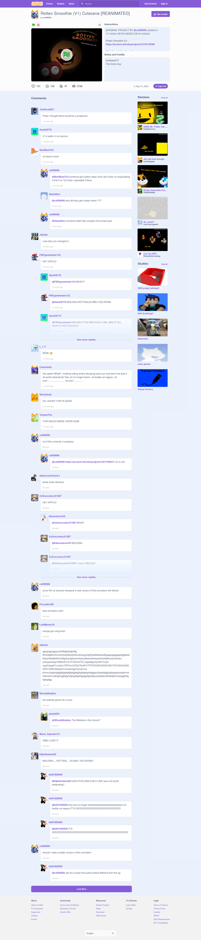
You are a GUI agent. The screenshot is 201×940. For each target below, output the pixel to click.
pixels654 (54, 713)
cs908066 (47, 17)
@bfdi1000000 (60, 804)
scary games (144, 364)
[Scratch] (37, 3)
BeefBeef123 (46, 150)
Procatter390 (46, 604)
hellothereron (149, 129)
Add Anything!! (145, 313)
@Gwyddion (59, 220)
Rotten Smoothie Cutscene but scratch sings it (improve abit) (155, 190)
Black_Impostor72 (49, 734)
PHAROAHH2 (149, 192)
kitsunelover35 (57, 516)
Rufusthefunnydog (151, 256)
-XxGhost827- (47, 109)
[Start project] (33, 25)
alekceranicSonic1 (49, 475)
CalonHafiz (45, 367)
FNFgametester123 (50, 255)
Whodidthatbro (47, 693)
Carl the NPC (150, 253)
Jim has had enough (153, 159)
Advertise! (143, 338)
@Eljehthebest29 (61, 781)
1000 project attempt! (148, 288)
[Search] (82, 4)
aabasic (43, 645)
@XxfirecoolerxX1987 (64, 522)
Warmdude (45, 394)
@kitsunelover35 (61, 543)
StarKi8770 (45, 129)
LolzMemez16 (47, 624)
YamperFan (45, 414)
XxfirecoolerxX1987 (50, 496)
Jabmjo (43, 234)
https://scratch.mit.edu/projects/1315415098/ (130, 44)
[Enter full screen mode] (99, 24)
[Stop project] (38, 25)
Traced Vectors (145, 389)
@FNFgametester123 (63, 281)
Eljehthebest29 (47, 754)
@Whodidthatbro (61, 720)
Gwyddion (54, 194)
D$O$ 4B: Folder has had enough (155, 126)
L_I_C (42, 346)
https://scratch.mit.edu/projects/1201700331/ (89, 461)
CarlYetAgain (149, 161)
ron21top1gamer (150, 224)
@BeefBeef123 (60, 176)
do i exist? (148, 222)
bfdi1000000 (55, 774)
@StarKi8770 (59, 302)
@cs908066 (140, 30)
